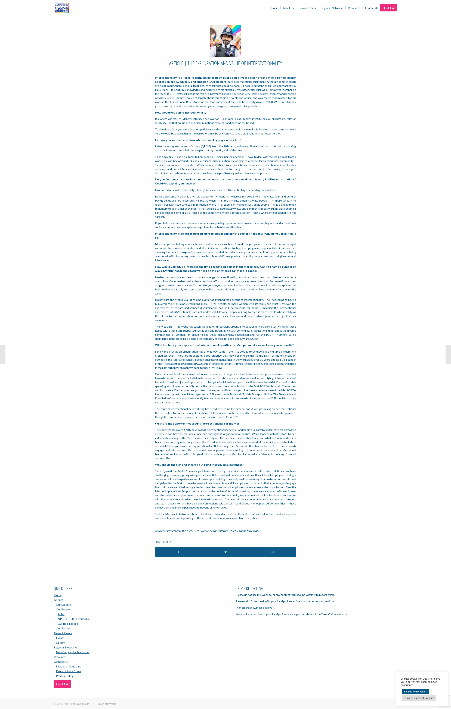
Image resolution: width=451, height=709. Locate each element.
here (177, 402)
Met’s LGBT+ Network (173, 93)
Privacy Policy (64, 675)
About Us (60, 599)
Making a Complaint (68, 666)
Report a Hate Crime (68, 671)
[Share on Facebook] (178, 552)
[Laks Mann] (225, 41)
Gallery (60, 642)
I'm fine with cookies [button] (415, 691)
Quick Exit (62, 684)
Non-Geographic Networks (72, 652)
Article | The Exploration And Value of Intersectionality (225, 63)
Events (60, 637)
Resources (60, 656)
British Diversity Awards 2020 (254, 101)
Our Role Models (68, 623)
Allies (61, 614)
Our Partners (64, 628)
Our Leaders (63, 604)
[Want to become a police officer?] (2, 354)
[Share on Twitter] (225, 552)
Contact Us (61, 661)
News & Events (63, 633)
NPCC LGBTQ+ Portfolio (73, 618)
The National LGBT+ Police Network (93, 703)
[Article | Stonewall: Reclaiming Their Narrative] (448, 354)
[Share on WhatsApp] (272, 552)
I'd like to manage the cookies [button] (419, 698)
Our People (63, 609)
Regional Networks (65, 647)
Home (57, 595)
